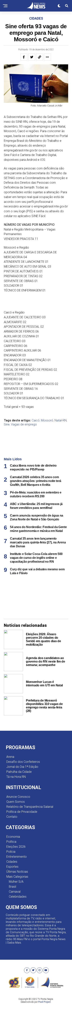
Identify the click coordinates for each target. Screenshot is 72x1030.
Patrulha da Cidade (19, 772)
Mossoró (47, 420)
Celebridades (17, 896)
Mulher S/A (16, 881)
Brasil (12, 886)
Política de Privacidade (21, 812)
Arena (10, 757)
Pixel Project (44, 1002)
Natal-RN (61, 420)
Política (11, 841)
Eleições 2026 (16, 846)
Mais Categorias (17, 876)
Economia (13, 836)
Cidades (11, 861)
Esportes (12, 866)
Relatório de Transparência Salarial (29, 807)
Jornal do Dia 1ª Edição (22, 767)
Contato (11, 817)
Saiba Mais (14, 942)
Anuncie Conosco (18, 797)
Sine (7, 424)
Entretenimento (16, 856)
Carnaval (15, 891)
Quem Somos (15, 802)
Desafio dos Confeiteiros (23, 762)
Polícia (10, 851)
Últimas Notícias (17, 871)
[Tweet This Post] (31, 57)
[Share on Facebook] (23, 57)
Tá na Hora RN (16, 777)
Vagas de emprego (24, 424)
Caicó (36, 420)
